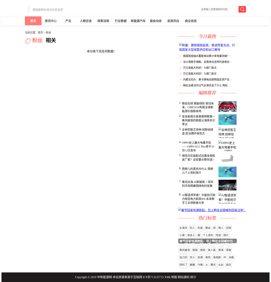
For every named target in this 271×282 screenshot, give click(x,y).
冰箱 (231, 257)
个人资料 (208, 235)
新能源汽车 (138, 20)
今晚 (200, 264)
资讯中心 (51, 20)
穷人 (192, 257)
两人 (220, 228)
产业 (68, 20)
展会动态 (156, 20)
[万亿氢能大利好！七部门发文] (239, 49)
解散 (192, 264)
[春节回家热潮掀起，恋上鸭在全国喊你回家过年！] (212, 210)
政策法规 (103, 20)
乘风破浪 (185, 250)
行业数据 (121, 20)
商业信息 (191, 20)
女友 (220, 264)
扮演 (200, 257)
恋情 (228, 228)
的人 (192, 228)
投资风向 (173, 20)
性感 (218, 235)
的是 (200, 228)
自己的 (183, 257)
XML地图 (170, 277)
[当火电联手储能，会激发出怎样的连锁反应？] (238, 49)
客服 (228, 250)
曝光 (213, 264)
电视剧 (217, 257)
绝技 (202, 250)
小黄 (182, 235)
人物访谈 (86, 20)
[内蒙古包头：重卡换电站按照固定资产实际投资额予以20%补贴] (240, 49)
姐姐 (195, 250)
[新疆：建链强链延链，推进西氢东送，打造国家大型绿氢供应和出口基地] (207, 49)
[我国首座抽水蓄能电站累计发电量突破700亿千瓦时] (237, 49)
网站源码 (184, 277)
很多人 (191, 235)
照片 (226, 235)
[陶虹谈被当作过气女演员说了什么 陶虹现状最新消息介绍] (241, 49)
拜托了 (183, 264)
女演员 (183, 228)
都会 (208, 228)
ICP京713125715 (153, 277)
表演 (220, 250)
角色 (208, 257)
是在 (228, 264)
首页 (33, 20)
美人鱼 (212, 250)
